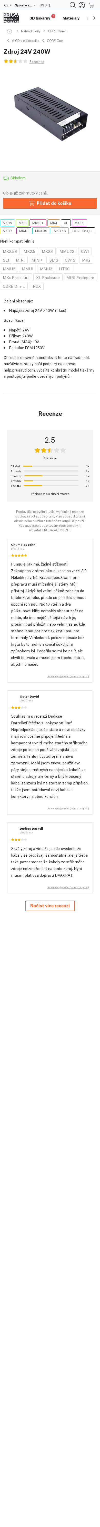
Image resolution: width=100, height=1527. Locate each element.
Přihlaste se (38, 493)
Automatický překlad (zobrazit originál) (68, 676)
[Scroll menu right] (94, 18)
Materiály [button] (71, 18)
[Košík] (92, 5)
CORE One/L (57, 31)
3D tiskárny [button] (42, 17)
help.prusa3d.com (19, 369)
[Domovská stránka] (10, 31)
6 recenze (36, 61)
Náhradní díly (30, 31)
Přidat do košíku (54, 203)
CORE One (55, 40)
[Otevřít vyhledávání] (73, 5)
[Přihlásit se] (82, 5)
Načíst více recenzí (50, 905)
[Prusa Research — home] (11, 18)
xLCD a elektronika (25, 40)
